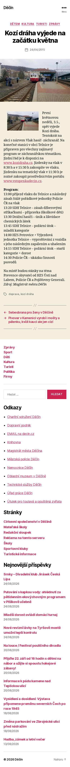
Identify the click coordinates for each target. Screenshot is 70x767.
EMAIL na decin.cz (20, 434)
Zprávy (54, 23)
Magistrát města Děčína (24, 451)
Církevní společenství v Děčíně (28, 522)
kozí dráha (27, 294)
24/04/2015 (37, 49)
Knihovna (14, 442)
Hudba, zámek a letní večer (24, 739)
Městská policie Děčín (23, 459)
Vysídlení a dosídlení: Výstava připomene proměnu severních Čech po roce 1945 (35, 703)
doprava (14, 294)
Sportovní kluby (16, 549)
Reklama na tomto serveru (24, 538)
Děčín (8, 8)
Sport (8, 352)
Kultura (28, 23)
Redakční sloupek (17, 532)
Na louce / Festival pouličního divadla (32, 645)
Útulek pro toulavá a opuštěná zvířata (34, 501)
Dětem (15, 23)
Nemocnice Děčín (20, 467)
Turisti (41, 23)
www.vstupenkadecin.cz (22, 181)
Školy (8, 543)
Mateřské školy (15, 527)
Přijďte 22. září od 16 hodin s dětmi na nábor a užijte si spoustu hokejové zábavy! (32, 663)
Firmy (8, 376)
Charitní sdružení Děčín (24, 417)
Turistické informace (20, 554)
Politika (9, 372)
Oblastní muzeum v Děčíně (26, 476)
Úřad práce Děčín (19, 493)
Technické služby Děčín (24, 484)
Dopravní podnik (19, 425)
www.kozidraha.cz (18, 163)
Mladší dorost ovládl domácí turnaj (30, 615)
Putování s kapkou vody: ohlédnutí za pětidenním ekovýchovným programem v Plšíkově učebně (35, 597)
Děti (7, 357)
